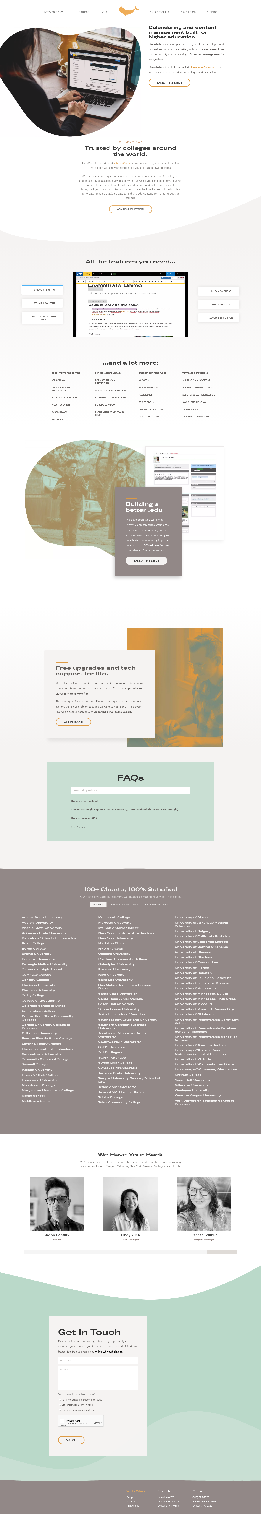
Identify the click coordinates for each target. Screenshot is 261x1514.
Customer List (160, 12)
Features (83, 12)
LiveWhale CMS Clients (155, 904)
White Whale (122, 163)
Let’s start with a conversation (77, 1404)
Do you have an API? (84, 818)
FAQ (103, 12)
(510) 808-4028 (200, 1497)
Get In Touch (73, 722)
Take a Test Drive (169, 82)
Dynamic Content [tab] (44, 303)
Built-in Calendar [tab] (221, 291)
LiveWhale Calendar (202, 67)
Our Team (188, 12)
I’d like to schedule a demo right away (82, 1399)
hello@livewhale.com (204, 1501)
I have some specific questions (78, 1410)
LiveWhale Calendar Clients (123, 904)
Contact (212, 12)
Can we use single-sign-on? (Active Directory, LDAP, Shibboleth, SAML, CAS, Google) (124, 809)
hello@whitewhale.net (108, 1351)
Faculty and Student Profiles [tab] (44, 318)
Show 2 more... (78, 827)
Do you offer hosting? (84, 801)
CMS (54, 12)
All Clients (98, 904)
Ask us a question (130, 209)
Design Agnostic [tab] (221, 304)
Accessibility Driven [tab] (221, 318)
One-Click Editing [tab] (44, 290)
